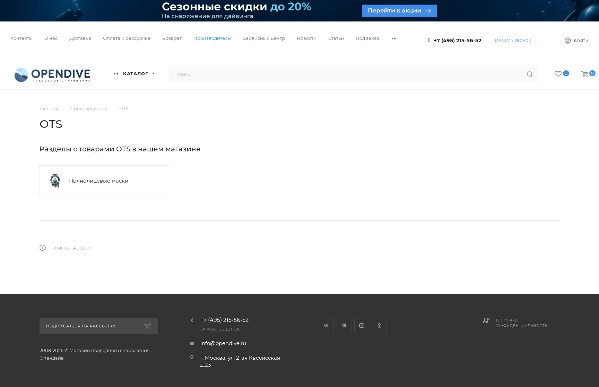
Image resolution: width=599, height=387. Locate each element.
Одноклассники (379, 325)
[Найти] (529, 74)
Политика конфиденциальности (521, 323)
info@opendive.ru (223, 343)
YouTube (361, 325)
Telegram (344, 325)
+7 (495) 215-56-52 (457, 40)
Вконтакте (326, 325)
